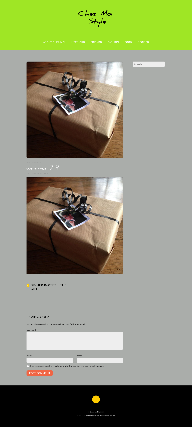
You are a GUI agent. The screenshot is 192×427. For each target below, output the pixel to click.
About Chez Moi (54, 42)
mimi (28, 162)
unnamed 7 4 (43, 168)
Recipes (143, 42)
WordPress (90, 415)
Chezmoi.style (95, 412)
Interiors (78, 42)
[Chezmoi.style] (96, 26)
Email (80, 356)
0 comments (37, 162)
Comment (32, 330)
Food (128, 42)
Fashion (113, 42)
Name (30, 356)
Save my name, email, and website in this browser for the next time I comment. (67, 366)
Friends (96, 42)
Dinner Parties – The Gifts (46, 287)
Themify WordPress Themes (105, 415)
